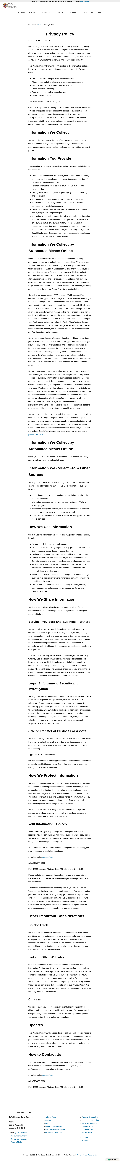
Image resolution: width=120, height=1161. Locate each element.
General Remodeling (90, 1117)
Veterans (48, 1120)
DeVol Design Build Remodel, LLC (11, 5)
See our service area (19, 1139)
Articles (85, 1140)
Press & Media (16, 1142)
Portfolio (85, 1137)
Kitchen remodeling (89, 1123)
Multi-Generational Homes (55, 1129)
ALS (46, 1123)
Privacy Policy (82, 1155)
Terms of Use (93, 1155)
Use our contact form (19, 1136)
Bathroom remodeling (90, 1120)
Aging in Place (50, 1117)
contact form (47, 857)
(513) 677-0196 (85, 1)
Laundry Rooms (88, 1126)
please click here (35, 434)
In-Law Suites (87, 1132)
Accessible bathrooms (53, 1132)
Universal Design (88, 1129)
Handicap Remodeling (53, 1126)
